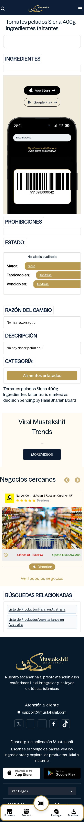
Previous (66, 479)
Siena (31, 266)
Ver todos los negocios (42, 578)
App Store (42, 90)
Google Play (42, 102)
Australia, (46, 275)
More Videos (42, 454)
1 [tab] (42, 444)
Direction (45, 567)
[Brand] (41, 8)
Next (76, 479)
